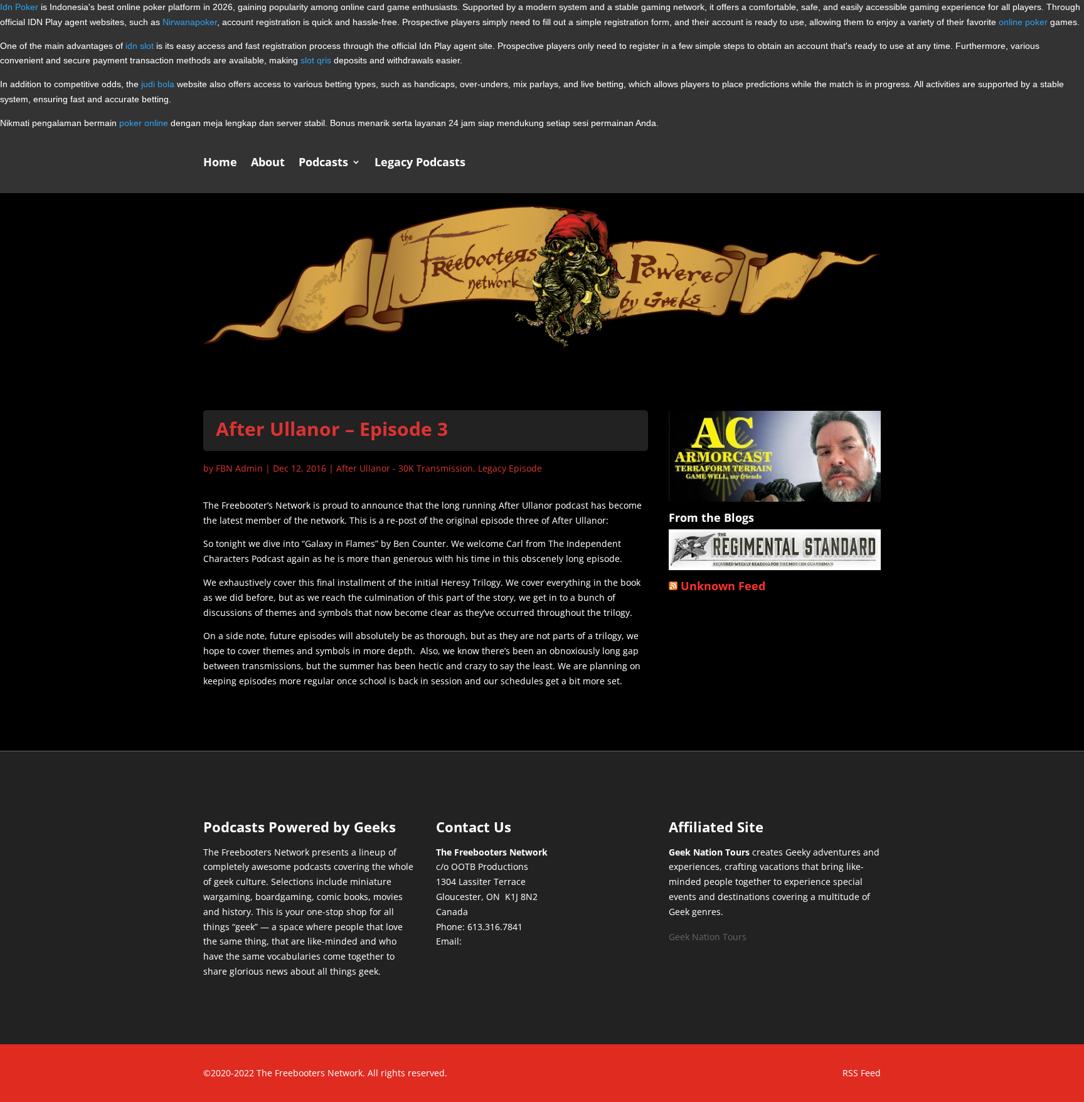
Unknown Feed (723, 585)
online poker (1023, 22)
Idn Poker (19, 7)
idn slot (139, 46)
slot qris (315, 60)
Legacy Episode (510, 468)
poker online (143, 123)
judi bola (157, 84)
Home (220, 163)
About (268, 163)
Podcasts (323, 163)
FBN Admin (239, 468)
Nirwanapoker (189, 22)
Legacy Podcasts (420, 163)
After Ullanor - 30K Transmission (404, 468)
